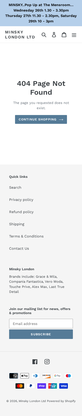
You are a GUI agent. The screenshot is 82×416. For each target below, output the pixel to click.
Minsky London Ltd (20, 34)
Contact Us (19, 248)
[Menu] (74, 34)
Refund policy (21, 212)
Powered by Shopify (61, 401)
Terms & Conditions (26, 236)
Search (15, 187)
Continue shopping (37, 119)
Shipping (16, 224)
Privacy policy (21, 199)
